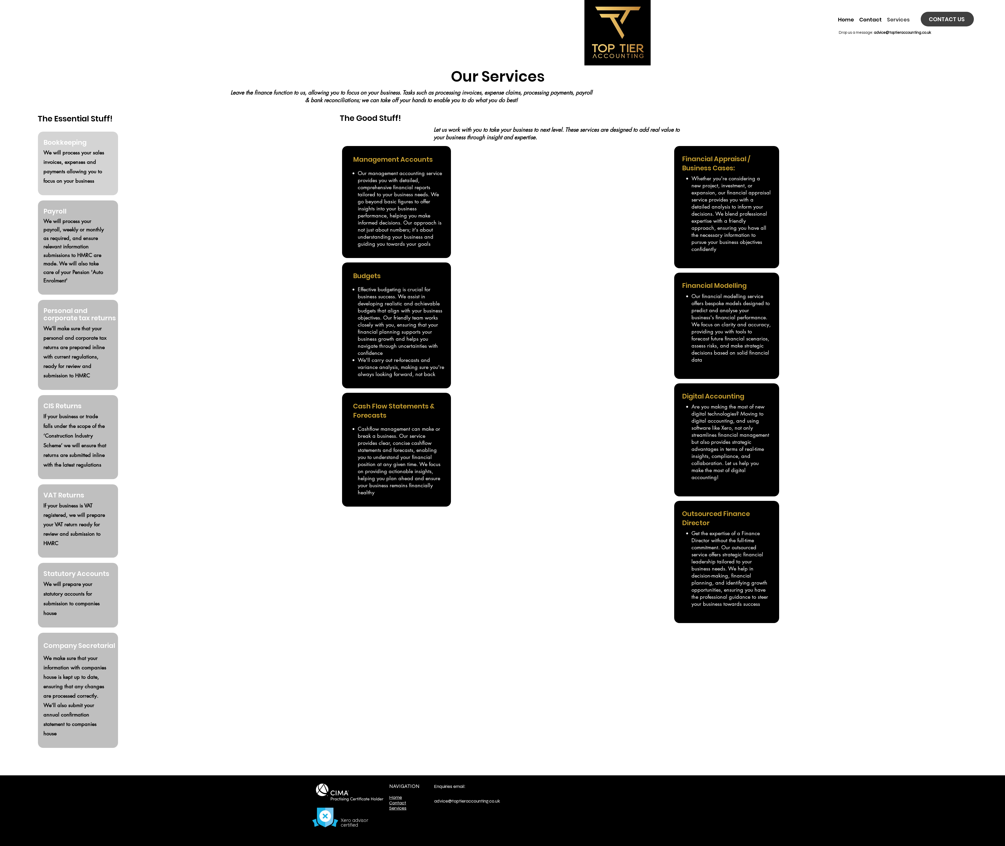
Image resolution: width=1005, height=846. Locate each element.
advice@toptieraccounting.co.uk (902, 33)
